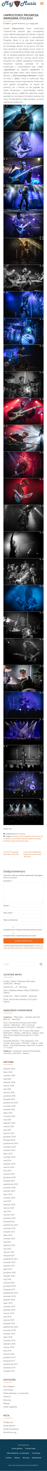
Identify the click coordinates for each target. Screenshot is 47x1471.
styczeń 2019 (8, 1320)
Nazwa (6, 905)
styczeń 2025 (8, 1133)
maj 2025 (7, 1119)
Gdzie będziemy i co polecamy (16, 1393)
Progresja (6, 841)
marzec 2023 (8, 1208)
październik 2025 (10, 1102)
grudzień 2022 (9, 1218)
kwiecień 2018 (9, 1344)
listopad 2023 (9, 1181)
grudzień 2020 (9, 1272)
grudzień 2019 (9, 1286)
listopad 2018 (9, 1323)
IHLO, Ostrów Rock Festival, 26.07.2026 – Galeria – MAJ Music (20, 1023)
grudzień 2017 (9, 1357)
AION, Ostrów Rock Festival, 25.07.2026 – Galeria (20, 1000)
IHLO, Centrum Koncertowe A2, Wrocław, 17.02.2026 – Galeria (22, 1026)
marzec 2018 (8, 1347)
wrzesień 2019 (9, 1296)
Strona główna (17, 1448)
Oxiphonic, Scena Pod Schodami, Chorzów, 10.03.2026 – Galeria (22, 1052)
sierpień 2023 (9, 1191)
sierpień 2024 (9, 1150)
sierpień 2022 (9, 1231)
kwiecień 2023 (9, 1204)
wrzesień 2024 (9, 1147)
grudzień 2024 (9, 1136)
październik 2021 (10, 1259)
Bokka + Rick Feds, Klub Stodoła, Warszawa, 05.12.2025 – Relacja (23, 1035)
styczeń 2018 (8, 1354)
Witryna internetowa (10, 920)
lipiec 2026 (7, 1072)
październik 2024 (10, 1143)
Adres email (8, 913)
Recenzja (7, 1400)
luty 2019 (7, 1316)
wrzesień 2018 (9, 1330)
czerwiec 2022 (9, 1238)
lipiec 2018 (7, 1337)
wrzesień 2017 (9, 1367)
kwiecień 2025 (9, 1123)
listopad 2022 (9, 1221)
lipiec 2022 (7, 1235)
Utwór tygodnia (10, 1407)
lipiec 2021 (7, 1269)
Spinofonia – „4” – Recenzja (15, 987)
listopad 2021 (9, 1255)
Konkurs (7, 1396)
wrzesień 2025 (9, 1106)
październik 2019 (10, 1293)
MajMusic (8, 23)
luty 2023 (7, 1211)
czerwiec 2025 (9, 1116)
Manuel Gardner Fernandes (31, 839)
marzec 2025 (8, 1126)
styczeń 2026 (8, 1092)
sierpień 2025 (9, 1109)
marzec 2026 (8, 1085)
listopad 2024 (9, 1140)
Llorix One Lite (14, 1465)
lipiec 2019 (7, 1303)
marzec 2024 (8, 1167)
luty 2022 (7, 1248)
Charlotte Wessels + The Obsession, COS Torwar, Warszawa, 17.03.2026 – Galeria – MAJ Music (23, 1043)
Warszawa (24, 841)
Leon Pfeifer (16, 839)
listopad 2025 (9, 1099)
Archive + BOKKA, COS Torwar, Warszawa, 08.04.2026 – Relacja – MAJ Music (21, 1031)
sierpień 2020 (9, 1276)
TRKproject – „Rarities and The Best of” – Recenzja (21, 1018)
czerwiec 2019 (9, 1306)
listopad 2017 (9, 1361)
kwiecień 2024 (9, 1164)
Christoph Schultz (17, 836)
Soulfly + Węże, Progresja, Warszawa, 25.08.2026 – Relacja (19, 982)
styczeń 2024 (8, 1174)
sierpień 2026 (9, 1068)
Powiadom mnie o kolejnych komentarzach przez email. (22, 930)
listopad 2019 (9, 1289)
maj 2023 (7, 1201)
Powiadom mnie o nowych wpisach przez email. (19, 936)
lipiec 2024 (7, 1153)
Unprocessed (15, 841)
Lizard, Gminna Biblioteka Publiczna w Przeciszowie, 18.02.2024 (33, 854)
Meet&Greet (36, 1458)
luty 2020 (7, 1279)
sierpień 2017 (9, 1371)
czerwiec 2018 (9, 1340)
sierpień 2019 (9, 1299)
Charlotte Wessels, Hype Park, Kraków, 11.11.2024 (23, 1046)
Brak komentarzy (19, 23)
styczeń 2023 (8, 1215)
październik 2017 (10, 1364)
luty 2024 (7, 1170)
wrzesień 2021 (9, 1262)
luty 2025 (7, 1130)
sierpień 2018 (9, 1333)
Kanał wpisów (9, 1425)
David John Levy (29, 836)
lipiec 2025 (7, 1113)
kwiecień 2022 (9, 1245)
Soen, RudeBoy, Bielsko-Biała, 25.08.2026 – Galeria (21, 991)
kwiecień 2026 (9, 1082)
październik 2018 (10, 1327)
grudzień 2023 (9, 1177)
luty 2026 (7, 1089)
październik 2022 (10, 1225)
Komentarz (7, 881)
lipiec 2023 (7, 1194)
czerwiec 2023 (9, 1198)
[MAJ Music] (19, 4)
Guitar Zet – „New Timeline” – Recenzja (20, 996)
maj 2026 (7, 1079)
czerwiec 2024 (9, 1157)
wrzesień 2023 (9, 1187)
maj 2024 (7, 1160)
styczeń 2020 (8, 1282)
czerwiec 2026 (9, 1075)
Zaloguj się (8, 1422)
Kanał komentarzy (11, 1429)
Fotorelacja (21, 834)
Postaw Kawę (30, 1448)
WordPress (34, 1465)
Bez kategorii (9, 1386)
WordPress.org (9, 1432)
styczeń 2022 (8, 1252)
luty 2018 (7, 1350)
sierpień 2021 (9, 1265)
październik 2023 (10, 1184)
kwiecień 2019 (9, 1310)
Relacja (6, 1403)
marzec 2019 (8, 1313)
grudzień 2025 (9, 1096)
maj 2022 (7, 1242)
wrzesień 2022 (9, 1228)
